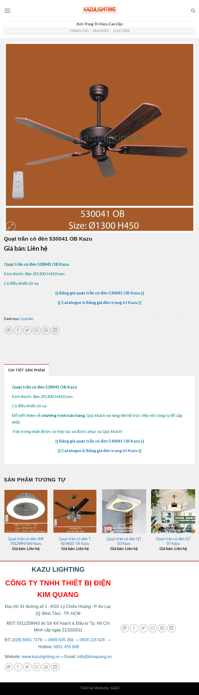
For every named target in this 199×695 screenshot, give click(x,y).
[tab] (26, 370)
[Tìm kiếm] (193, 11)
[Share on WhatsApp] (8, 330)
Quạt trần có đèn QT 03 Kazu (123, 541)
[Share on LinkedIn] (55, 330)
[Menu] (7, 11)
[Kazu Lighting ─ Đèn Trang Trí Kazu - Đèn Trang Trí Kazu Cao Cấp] (99, 9)
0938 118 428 (92, 640)
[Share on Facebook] (18, 330)
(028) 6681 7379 (27, 640)
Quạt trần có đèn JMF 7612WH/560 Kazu (26, 541)
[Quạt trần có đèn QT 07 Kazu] (173, 511)
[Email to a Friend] (36, 330)
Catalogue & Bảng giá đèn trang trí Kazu (99, 302)
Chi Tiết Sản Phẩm (26, 370)
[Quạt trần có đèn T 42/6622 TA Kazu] (75, 511)
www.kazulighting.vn (41, 656)
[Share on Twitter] (27, 330)
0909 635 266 (61, 640)
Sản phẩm (101, 31)
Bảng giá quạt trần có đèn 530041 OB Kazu (99, 292)
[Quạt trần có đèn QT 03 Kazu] (124, 511)
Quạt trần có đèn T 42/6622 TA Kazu (75, 541)
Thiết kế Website (94, 688)
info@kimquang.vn (94, 656)
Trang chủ (78, 31)
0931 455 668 (66, 647)
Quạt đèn (121, 31)
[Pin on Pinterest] (46, 330)
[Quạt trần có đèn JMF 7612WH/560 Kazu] (26, 511)
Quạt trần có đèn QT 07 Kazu (173, 541)
